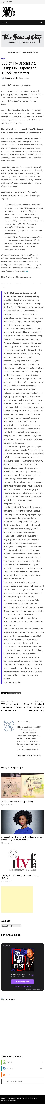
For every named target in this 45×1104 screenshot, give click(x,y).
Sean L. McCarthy (12, 78)
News (3, 59)
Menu (7, 23)
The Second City (14, 693)
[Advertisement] (17, 899)
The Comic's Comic (21, 1098)
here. (26, 271)
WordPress (5, 1101)
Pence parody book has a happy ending (17, 801)
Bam (14, 1101)
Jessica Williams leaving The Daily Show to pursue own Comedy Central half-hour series (21, 838)
